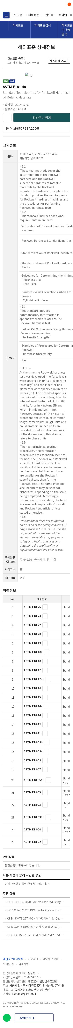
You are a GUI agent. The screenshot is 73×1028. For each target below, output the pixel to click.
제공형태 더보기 (59, 61)
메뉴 (6, 15)
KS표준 (18, 15)
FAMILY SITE (27, 1018)
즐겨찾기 (7, 117)
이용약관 (33, 959)
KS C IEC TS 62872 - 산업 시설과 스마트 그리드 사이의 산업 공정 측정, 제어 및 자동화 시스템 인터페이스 (35, 935)
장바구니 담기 (42, 117)
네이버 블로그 (7, 1018)
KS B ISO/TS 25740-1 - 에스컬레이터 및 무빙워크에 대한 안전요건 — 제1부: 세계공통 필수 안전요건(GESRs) (35, 918)
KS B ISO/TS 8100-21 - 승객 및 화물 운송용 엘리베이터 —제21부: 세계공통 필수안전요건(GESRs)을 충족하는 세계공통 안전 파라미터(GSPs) (35, 927)
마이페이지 (59, 6)
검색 (53, 6)
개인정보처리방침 (13, 959)
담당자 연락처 (51, 959)
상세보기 (45, 607)
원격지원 (23, 964)
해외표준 (33, 15)
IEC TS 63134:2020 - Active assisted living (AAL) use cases (35, 902)
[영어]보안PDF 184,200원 (22, 128)
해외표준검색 (42, 25)
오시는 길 (8, 964)
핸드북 (49, 15)
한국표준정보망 (20, 6)
